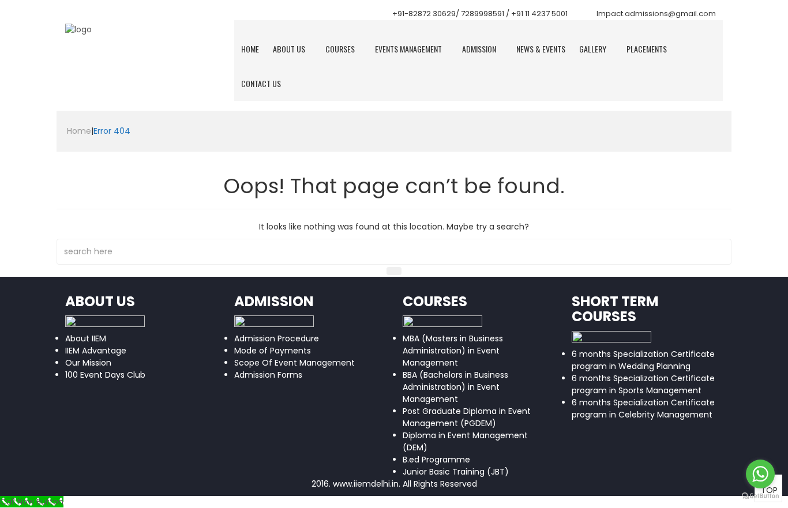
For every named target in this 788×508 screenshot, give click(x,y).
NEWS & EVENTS (540, 49)
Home (250, 49)
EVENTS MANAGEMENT (408, 49)
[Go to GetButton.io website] (760, 496)
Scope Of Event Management (294, 362)
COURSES (340, 49)
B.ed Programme (436, 459)
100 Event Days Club (105, 375)
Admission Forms (268, 375)
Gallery (592, 49)
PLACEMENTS (646, 49)
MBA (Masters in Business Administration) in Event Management (453, 350)
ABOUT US (289, 49)
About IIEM (85, 338)
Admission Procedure (276, 338)
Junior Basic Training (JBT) (456, 471)
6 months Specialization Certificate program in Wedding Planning (643, 360)
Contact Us (261, 83)
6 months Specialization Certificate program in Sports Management (643, 384)
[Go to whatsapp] (760, 474)
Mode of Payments (272, 350)
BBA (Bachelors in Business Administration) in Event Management (455, 387)
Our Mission (88, 362)
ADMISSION (479, 49)
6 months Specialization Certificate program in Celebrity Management (643, 408)
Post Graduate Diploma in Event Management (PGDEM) (467, 417)
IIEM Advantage (95, 350)
